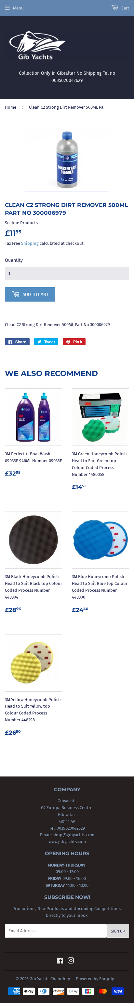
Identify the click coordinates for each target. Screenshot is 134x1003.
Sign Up (118, 931)
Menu (18, 8)
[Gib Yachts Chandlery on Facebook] (60, 961)
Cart (124, 8)
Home (10, 107)
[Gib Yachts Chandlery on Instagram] (71, 961)
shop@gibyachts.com (73, 834)
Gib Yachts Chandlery (50, 978)
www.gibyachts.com (67, 841)
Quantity (14, 260)
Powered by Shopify (95, 978)
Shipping (30, 243)
